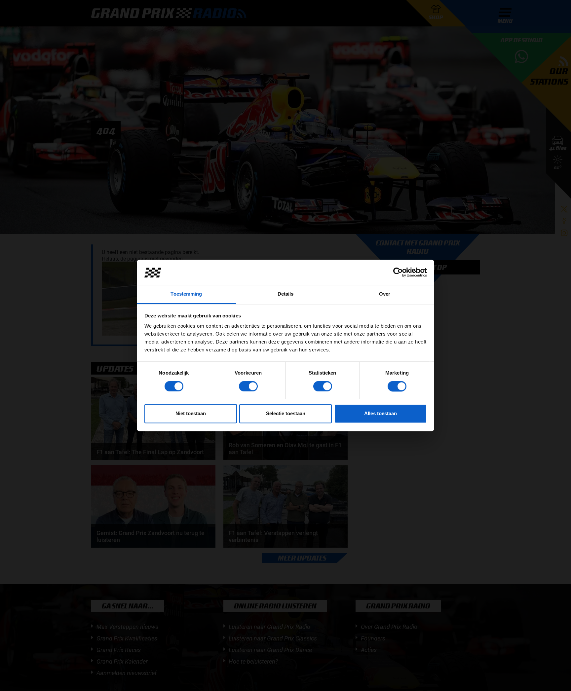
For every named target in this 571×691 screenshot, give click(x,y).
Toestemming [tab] (186, 294)
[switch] (248, 386)
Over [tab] (384, 294)
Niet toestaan (190, 414)
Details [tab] (286, 294)
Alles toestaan (380, 414)
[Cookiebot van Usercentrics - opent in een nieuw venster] (398, 272)
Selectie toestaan (285, 414)
